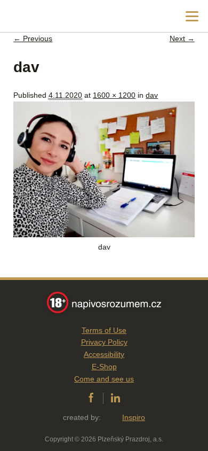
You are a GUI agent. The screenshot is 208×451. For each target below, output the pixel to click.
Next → (182, 38)
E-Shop (104, 366)
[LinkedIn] (115, 398)
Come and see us (104, 379)
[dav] (103, 234)
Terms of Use (104, 330)
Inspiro (133, 417)
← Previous (32, 38)
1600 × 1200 (114, 95)
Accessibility (104, 354)
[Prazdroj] (53, 16)
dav (152, 95)
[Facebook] (91, 398)
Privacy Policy (104, 342)
